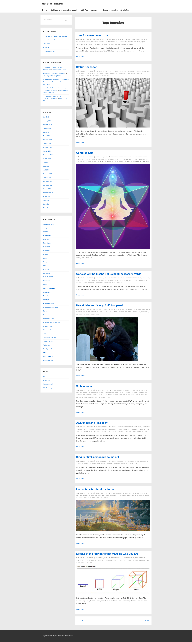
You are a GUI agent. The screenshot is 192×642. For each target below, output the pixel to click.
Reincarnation (117, 282)
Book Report (122, 427)
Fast (44, 265)
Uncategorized (47, 349)
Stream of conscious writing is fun (116, 10)
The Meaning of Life (49, 51)
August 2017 (47, 196)
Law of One (144, 39)
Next (146, 621)
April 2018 (46, 170)
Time (91, 562)
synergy (100, 497)
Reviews (99, 429)
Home (44, 10)
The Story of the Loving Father (52, 76)
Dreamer (135, 493)
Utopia (106, 497)
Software (79, 397)
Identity (139, 495)
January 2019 (47, 143)
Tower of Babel (127, 44)
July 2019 (46, 132)
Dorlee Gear (46, 250)
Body (77, 395)
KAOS (92, 314)
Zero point (106, 397)
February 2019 (47, 140)
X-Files (96, 314)
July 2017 (46, 200)
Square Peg (105, 75)
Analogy (45, 231)
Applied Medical (47, 235)
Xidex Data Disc (48, 360)
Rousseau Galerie (48, 318)
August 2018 (47, 158)
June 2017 (46, 204)
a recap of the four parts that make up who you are (107, 553)
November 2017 (47, 185)
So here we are (85, 386)
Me (128, 463)
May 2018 (46, 166)
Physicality (142, 395)
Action (129, 312)
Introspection (130, 71)
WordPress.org (47, 388)
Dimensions (132, 560)
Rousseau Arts (47, 315)
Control (79, 161)
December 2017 (47, 181)
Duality (82, 395)
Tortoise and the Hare (49, 337)
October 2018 (47, 151)
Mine (131, 463)
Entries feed (46, 380)
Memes (92, 75)
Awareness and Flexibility (92, 422)
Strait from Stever (97, 42)
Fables (45, 258)
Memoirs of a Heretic (83, 42)
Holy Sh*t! (125, 39)
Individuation (87, 161)
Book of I (118, 39)
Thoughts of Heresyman (51, 4)
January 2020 (47, 128)
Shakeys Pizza (47, 326)
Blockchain (136, 312)
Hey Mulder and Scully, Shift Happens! (99, 305)
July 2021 (46, 117)
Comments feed (47, 384)
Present (145, 431)
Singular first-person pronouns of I (97, 457)
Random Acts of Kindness (50, 307)
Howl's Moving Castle (104, 431)
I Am (129, 73)
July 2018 (46, 162)
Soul (85, 397)
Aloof (115, 73)
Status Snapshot (86, 67)
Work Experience (48, 356)
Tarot (44, 334)
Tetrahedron (144, 161)
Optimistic (79, 497)
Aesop (45, 228)
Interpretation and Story (59, 70)
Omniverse (134, 395)
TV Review (100, 312)
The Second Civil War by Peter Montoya (55, 36)
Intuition (111, 44)
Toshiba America (48, 341)
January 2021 (47, 121)
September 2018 (48, 155)
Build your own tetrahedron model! (64, 10)
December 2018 (47, 147)
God (83, 282)
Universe (99, 397)
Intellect (98, 44)
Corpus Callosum (134, 42)
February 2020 (47, 124)
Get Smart (79, 314)
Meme (140, 309)
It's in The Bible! (134, 39)
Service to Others (132, 161)
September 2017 (48, 192)
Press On (98, 75)
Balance (145, 159)
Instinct (91, 44)
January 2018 (47, 177)
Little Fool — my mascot (90, 10)
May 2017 (46, 208)
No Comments (112, 42)
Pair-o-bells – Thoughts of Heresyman (54, 73)
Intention (105, 44)
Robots (94, 497)
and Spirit (145, 392)
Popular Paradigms (97, 159)
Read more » (80, 56)
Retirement (87, 497)
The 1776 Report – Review (51, 40)
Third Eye (118, 44)
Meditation (122, 161)
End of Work (132, 495)
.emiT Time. (46, 43)
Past (139, 431)
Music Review (47, 296)
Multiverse (126, 395)
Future (83, 431)
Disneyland (46, 246)
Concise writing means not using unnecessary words (108, 273)
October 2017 (47, 189)
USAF (45, 352)
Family (45, 262)
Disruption (144, 312)
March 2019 (46, 136)
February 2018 (47, 174)
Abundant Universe (124, 157)
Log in (45, 376)
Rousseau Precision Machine (51, 322)
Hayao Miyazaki (91, 431)
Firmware (89, 395)
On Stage (46, 299)
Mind (120, 395)
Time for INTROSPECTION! (92, 35)
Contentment (122, 73)
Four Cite (46, 47)
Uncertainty (91, 397)
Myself (136, 463)
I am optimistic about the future (95, 489)
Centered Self (84, 152)
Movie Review (47, 292)
